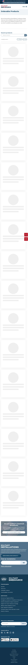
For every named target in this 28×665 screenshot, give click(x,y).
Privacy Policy (14, 652)
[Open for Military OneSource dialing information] (26, 235)
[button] (14, 2)
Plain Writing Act (14, 659)
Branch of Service (5, 611)
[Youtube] (7, 632)
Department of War (14, 655)
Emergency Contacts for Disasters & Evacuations (12, 599)
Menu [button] (24, 6)
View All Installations (6, 566)
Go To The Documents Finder (14, 532)
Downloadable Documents (7, 592)
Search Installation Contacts (10, 555)
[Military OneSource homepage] (6, 6)
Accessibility (14, 651)
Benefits (3, 586)
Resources (3, 588)
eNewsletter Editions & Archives (8, 626)
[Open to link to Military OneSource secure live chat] (26, 239)
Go (24, 562)
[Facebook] (2, 632)
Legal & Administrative (14, 654)
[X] (4, 632)
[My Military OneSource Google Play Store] (5, 639)
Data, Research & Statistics (7, 607)
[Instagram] (10, 632)
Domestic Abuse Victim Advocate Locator (10, 609)
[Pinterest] (13, 632)
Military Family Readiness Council (8, 605)
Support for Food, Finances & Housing (9, 603)
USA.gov (14, 656)
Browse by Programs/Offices (7, 598)
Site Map (14, 650)
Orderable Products (5, 590)
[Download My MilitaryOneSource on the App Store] (14, 639)
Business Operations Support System (9, 601)
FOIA (14, 658)
